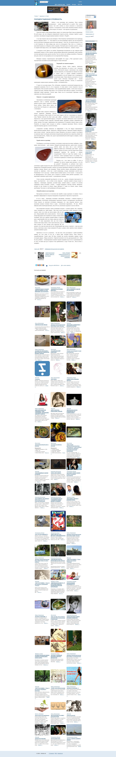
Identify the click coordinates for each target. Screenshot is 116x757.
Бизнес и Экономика (39, 713)
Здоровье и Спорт (44, 16)
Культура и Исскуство (91, 127)
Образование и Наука (71, 377)
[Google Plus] (38, 265)
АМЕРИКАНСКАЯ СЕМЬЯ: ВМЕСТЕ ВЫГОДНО (49, 254)
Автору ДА (88, 36)
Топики (68, 4)
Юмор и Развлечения (55, 323)
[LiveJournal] (45, 265)
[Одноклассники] (41, 265)
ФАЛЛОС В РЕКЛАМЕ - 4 (41, 616)
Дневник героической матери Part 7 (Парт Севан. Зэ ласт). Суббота (42, 561)
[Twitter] (36, 265)
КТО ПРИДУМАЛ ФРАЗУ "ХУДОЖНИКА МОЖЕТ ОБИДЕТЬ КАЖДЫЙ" (56, 500)
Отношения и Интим (55, 287)
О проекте (37, 379)
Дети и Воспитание (71, 287)
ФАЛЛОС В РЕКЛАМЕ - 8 (72, 688)
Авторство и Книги (55, 532)
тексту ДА (36, 249)
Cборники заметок (89, 31)
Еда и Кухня (37, 287)
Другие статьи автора (90, 41)
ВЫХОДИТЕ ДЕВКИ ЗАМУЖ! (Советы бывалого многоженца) (73, 474)
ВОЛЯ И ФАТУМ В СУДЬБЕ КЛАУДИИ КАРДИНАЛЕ (89, 130)
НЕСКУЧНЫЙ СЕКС (55, 738)
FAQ (56, 753)
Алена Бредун (88, 29)
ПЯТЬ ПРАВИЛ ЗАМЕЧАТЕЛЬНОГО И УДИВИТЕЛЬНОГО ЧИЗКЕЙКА (64, 255)
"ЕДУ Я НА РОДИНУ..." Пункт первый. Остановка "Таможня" (73, 561)
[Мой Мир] (43, 265)
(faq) (64, 4)
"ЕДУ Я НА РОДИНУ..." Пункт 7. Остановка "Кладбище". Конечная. (42, 689)
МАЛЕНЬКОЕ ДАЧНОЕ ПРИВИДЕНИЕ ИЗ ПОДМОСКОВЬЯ (72, 411)
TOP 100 (80, 4)
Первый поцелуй (71, 715)
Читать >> (39, 299)
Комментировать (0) (90, 34)
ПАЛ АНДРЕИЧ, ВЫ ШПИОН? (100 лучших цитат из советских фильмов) (42, 500)
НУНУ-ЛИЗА (54, 379)
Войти (80, 1)
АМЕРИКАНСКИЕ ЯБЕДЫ (41, 324)
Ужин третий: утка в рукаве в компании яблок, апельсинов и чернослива (58, 618)
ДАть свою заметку (65, 265)
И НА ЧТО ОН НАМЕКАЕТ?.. (41, 534)
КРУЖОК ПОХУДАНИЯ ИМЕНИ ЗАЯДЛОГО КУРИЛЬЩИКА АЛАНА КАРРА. (42, 656)
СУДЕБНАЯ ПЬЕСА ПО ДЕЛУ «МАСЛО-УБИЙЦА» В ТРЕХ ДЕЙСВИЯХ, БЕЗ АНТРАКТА (42, 290)
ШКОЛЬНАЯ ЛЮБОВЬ (40, 738)
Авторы (74, 4)
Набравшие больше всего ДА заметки (54, 249)
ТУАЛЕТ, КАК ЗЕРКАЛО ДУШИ (58, 688)
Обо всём (69, 323)
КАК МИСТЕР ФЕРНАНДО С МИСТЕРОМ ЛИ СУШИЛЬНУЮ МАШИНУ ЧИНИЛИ (42, 352)
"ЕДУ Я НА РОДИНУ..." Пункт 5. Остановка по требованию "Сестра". (42, 584)
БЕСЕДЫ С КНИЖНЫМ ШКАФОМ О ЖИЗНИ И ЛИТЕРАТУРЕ (56, 656)
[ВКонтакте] (40, 265)
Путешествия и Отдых (91, 51)
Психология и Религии (71, 581)
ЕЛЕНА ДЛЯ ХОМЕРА (56, 473)
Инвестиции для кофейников (42, 715)
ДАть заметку (58, 4)
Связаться (60, 753)
